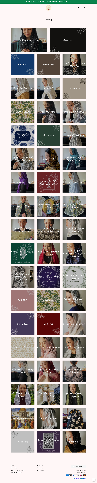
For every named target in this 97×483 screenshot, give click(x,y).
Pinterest (40, 468)
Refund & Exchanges (16, 473)
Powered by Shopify (81, 472)
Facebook (40, 466)
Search (12, 466)
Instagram (41, 470)
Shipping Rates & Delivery (17, 470)
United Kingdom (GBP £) (78, 466)
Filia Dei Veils (82, 470)
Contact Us (14, 468)
